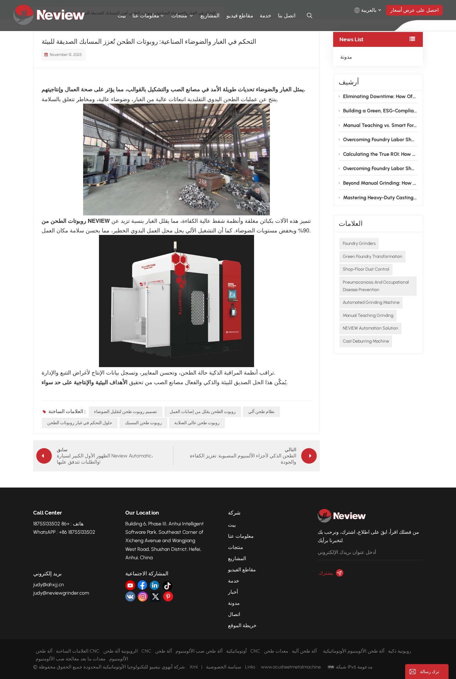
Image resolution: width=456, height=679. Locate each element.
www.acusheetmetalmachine (291, 667)
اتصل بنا (287, 15)
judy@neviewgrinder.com (61, 593)
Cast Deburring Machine (366, 341)
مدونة (346, 57)
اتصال (234, 614)
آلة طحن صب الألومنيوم (199, 651)
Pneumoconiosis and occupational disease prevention (376, 286)
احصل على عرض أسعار (414, 10)
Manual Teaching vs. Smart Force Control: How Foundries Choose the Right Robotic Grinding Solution (380, 125)
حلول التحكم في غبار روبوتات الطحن (79, 422)
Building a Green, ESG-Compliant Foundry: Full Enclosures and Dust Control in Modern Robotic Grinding (380, 111)
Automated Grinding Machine (371, 302)
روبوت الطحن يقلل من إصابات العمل (203, 411)
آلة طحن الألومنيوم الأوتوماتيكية (353, 651)
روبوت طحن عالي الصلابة (197, 422)
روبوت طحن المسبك (143, 422)
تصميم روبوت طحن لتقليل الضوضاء (125, 411)
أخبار (233, 592)
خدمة (265, 15)
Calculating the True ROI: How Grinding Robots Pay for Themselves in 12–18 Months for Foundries (380, 154)
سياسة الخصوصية (223, 667)
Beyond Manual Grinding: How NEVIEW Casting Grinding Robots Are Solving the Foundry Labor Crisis (380, 183)
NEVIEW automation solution (370, 328)
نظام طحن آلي (261, 411)
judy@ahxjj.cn (48, 584)
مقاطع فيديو (239, 15)
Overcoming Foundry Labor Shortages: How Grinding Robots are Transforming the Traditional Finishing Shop (380, 139)
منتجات (179, 15)
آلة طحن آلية (304, 651)
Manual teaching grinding (368, 315)
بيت (122, 15)
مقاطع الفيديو (242, 570)
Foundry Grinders (359, 243)
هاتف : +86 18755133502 (58, 524)
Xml (194, 667)
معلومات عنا (145, 15)
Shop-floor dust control (366, 269)
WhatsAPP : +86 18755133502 (64, 532)
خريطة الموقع (242, 625)
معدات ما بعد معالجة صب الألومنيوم (70, 659)
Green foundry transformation (372, 256)
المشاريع (210, 15)
